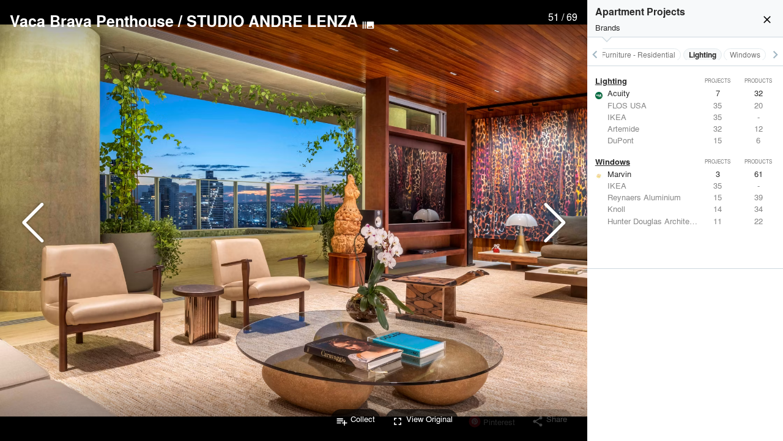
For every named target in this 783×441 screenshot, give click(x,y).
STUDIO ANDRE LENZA (272, 21)
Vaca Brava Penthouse (92, 21)
